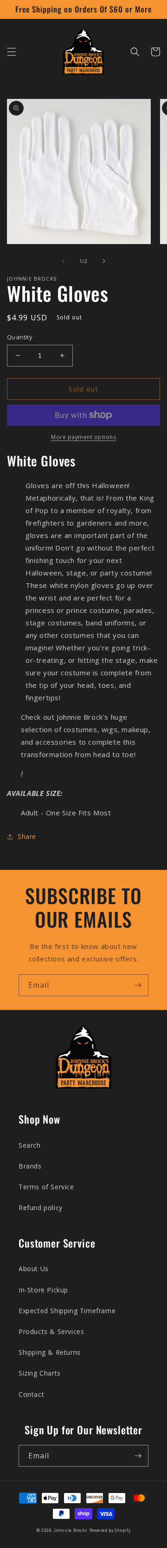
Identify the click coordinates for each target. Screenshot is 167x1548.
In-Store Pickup (43, 1289)
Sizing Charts (40, 1373)
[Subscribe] (138, 985)
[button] (11, 52)
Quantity (19, 337)
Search (30, 1145)
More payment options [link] (83, 437)
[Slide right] (104, 261)
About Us (34, 1268)
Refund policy (41, 1207)
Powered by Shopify (110, 1530)
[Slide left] (63, 261)
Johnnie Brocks (71, 1530)
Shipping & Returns (50, 1352)
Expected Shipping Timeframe (67, 1310)
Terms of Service (46, 1186)
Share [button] (27, 836)
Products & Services (51, 1331)
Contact (31, 1394)
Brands (30, 1166)
